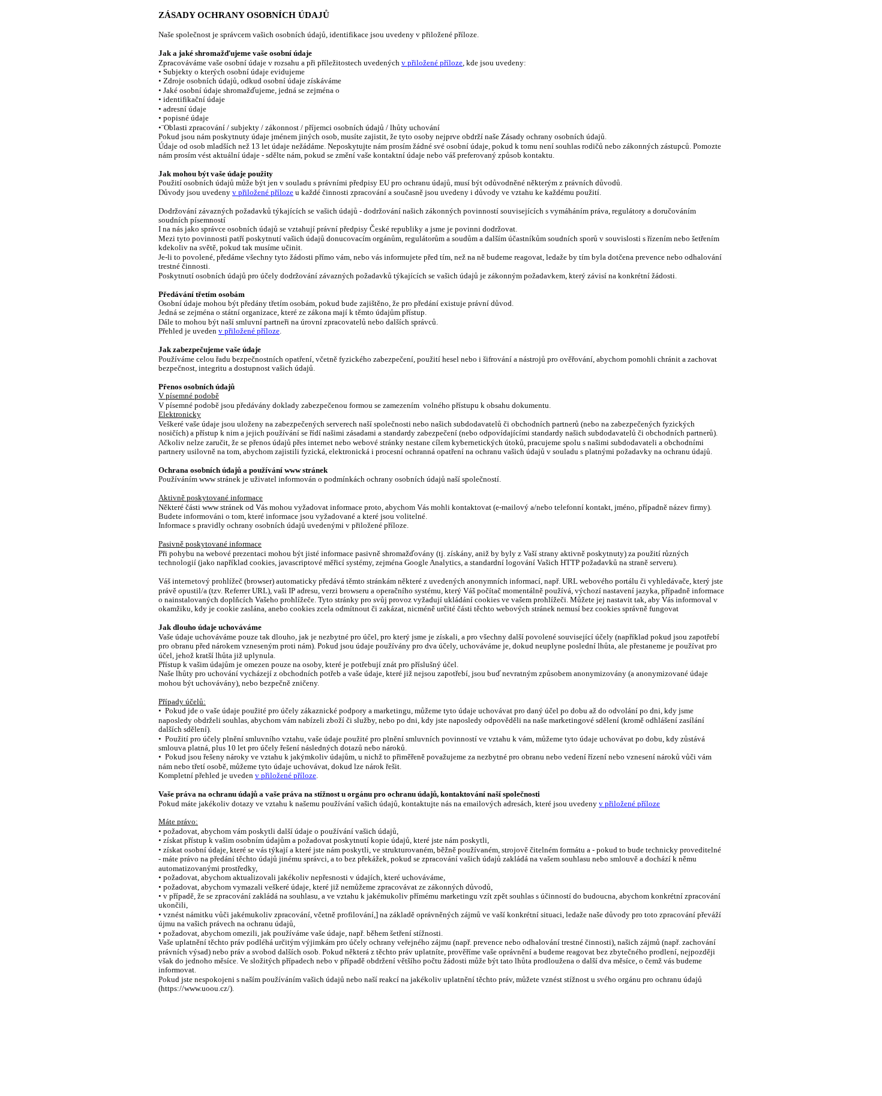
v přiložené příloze (432, 62)
